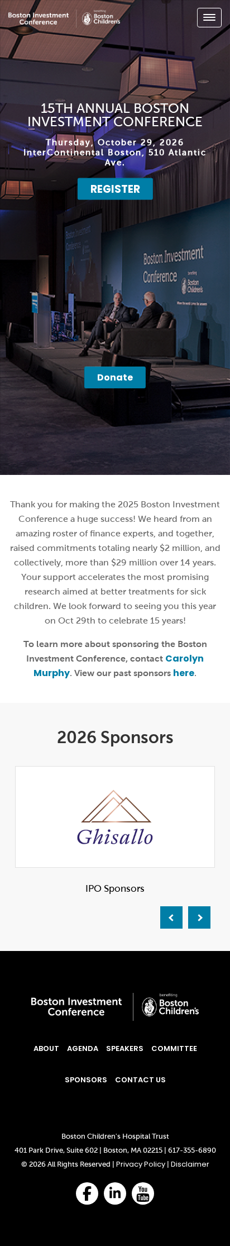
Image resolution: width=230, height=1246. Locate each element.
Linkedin (115, 1199)
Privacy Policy (140, 1164)
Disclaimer (190, 1164)
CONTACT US (140, 1079)
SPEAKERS (124, 1048)
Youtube (143, 1201)
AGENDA (82, 1048)
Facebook (87, 1198)
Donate (115, 377)
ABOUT (46, 1048)
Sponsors (86, 1079)
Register (115, 189)
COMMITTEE (174, 1048)
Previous (171, 917)
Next (199, 917)
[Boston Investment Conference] (64, 24)
